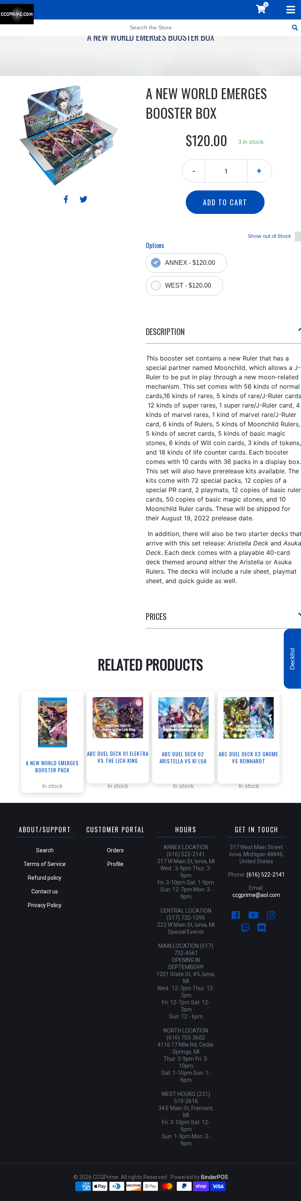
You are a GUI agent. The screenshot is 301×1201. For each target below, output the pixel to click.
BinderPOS (214, 1177)
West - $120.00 (188, 285)
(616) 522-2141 (266, 874)
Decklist (292, 658)
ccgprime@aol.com (256, 895)
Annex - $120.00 (190, 262)
